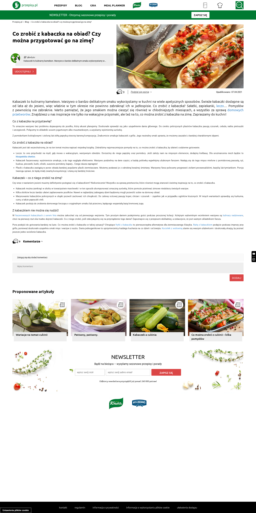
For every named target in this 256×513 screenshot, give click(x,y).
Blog (27, 21)
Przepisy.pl (17, 21)
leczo (220, 106)
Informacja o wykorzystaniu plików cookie (148, 507)
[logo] (25, 5)
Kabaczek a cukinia (145, 334)
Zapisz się (166, 372)
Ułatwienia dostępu (187, 507)
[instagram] (253, 259)
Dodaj (236, 277)
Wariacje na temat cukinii (32, 334)
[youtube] (253, 254)
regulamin (80, 507)
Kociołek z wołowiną (172, 228)
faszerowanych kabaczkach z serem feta (35, 215)
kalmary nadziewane (233, 215)
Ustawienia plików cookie (16, 510)
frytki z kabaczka (124, 224)
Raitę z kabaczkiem (202, 224)
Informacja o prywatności (106, 507)
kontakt (63, 507)
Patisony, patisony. (86, 334)
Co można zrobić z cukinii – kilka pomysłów (211, 336)
